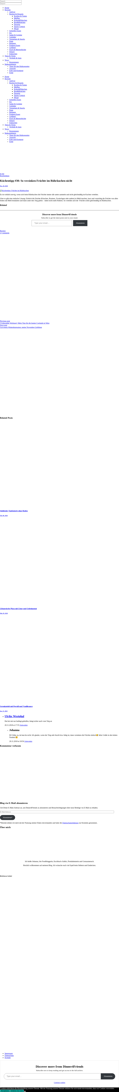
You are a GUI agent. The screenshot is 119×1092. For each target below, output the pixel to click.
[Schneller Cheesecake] (11, 950)
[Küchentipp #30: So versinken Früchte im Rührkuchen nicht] (14, 191)
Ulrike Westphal (14, 716)
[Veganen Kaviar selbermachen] (11, 973)
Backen (3, 231)
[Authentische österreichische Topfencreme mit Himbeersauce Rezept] (11, 1021)
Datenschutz (9, 1056)
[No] (25, 1091)
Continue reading (59, 1083)
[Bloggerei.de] (4, 1045)
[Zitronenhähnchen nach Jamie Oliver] (11, 902)
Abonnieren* (7, 818)
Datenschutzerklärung (70, 823)
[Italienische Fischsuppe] (11, 997)
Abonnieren (80, 223)
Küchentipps (4, 176)
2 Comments (4, 233)
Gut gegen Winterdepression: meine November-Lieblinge (21, 327)
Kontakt (8, 1058)
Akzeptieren (5, 1091)
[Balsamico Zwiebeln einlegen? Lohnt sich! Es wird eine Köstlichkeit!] (11, 926)
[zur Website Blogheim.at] (6, 1049)
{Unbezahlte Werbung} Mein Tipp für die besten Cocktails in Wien (24, 323)
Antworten (24, 725)
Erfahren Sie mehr (17, 1091)
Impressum (9, 1053)
